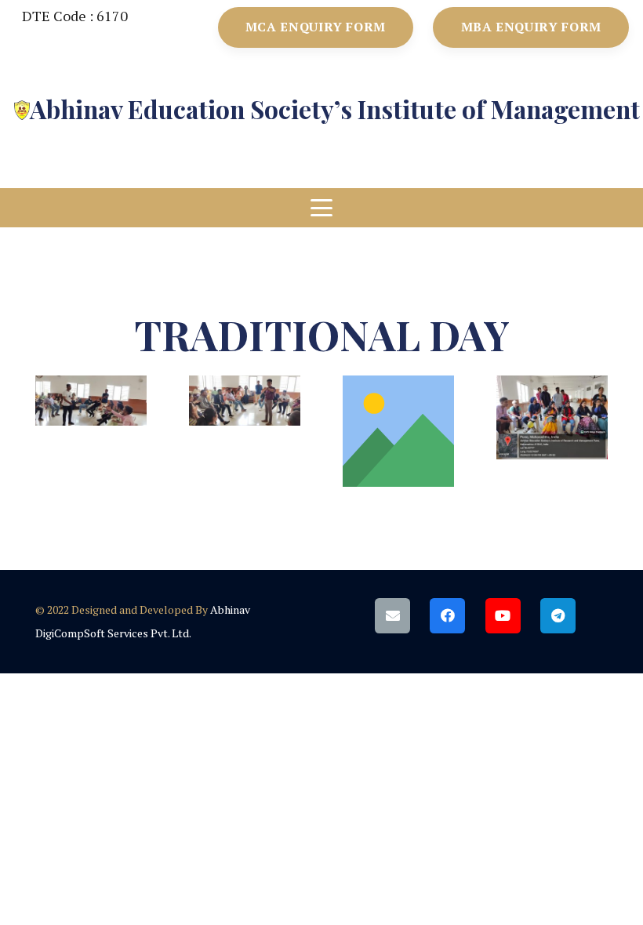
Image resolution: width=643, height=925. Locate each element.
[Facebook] (447, 615)
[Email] (392, 615)
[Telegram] (558, 615)
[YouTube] (503, 615)
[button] (322, 208)
